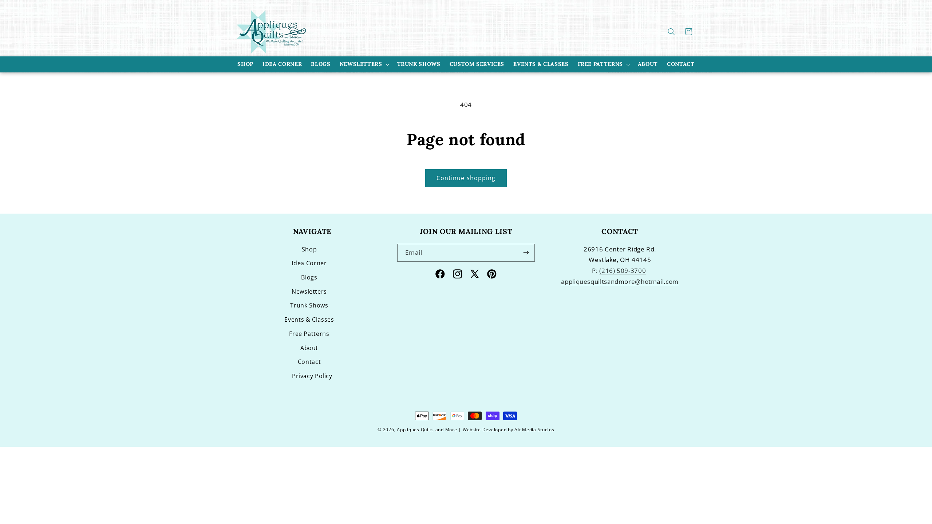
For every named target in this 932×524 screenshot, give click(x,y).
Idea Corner (309, 263)
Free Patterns (600, 63)
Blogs (309, 277)
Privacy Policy (312, 376)
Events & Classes (309, 319)
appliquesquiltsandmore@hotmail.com (619, 281)
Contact (309, 362)
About (309, 348)
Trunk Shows (309, 305)
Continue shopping (466, 178)
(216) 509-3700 (622, 270)
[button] (671, 31)
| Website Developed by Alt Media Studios (506, 429)
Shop (309, 249)
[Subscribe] (526, 253)
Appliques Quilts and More (427, 429)
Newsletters (361, 63)
